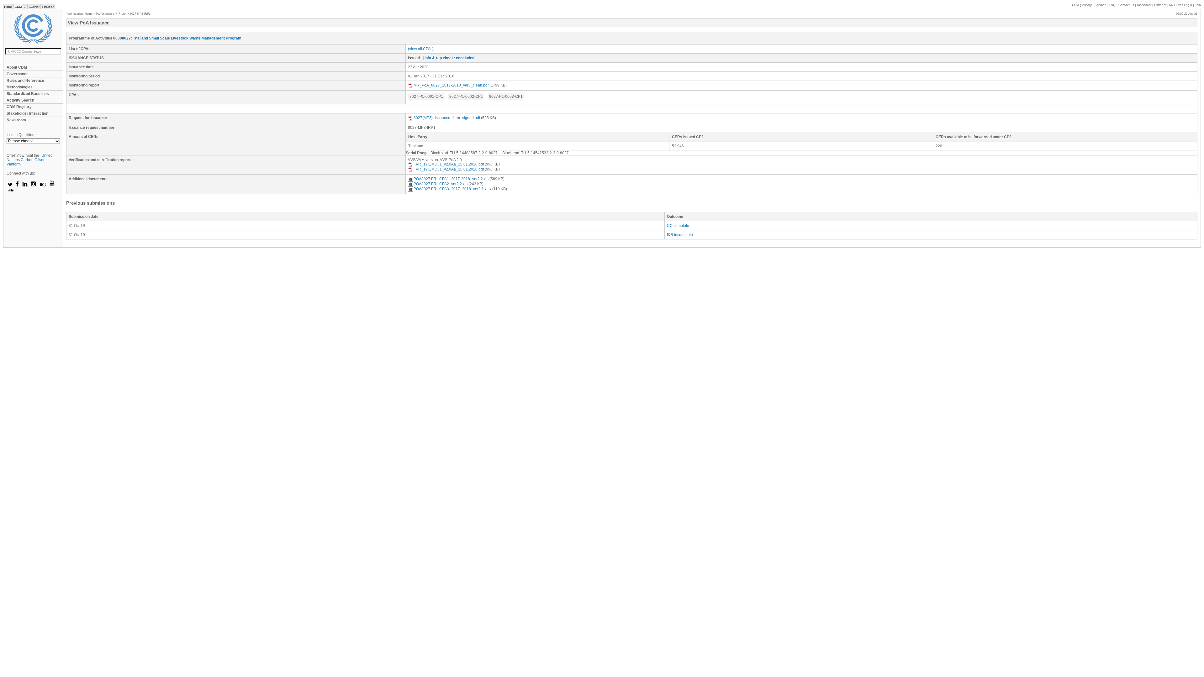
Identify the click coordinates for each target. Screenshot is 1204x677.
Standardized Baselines (28, 94)
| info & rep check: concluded (448, 58)
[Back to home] (33, 29)
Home (8, 6)
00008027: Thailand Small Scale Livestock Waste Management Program (177, 38)
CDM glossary (1082, 5)
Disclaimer (1144, 5)
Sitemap (1100, 5)
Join (1198, 5)
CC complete (678, 225)
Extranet (1160, 5)
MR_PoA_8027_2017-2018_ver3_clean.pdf (451, 85)
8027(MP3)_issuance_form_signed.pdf (447, 118)
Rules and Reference (25, 80)
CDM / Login (1181, 5)
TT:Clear (48, 6)
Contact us (1126, 5)
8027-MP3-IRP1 (140, 13)
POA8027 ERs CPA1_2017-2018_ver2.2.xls (451, 179)
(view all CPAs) (421, 49)
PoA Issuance (105, 13)
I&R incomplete (680, 235)
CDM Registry (19, 107)
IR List (122, 13)
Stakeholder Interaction (27, 113)
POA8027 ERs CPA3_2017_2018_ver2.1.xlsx (452, 189)
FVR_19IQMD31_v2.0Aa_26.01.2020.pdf (449, 164)
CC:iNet (34, 6)
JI (25, 6)
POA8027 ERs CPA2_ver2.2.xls (440, 184)
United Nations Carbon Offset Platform (30, 159)
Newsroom (16, 120)
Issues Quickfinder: (23, 135)
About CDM (17, 67)
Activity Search (20, 100)
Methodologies (20, 87)
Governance (18, 74)
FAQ (1112, 5)
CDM (18, 6)
